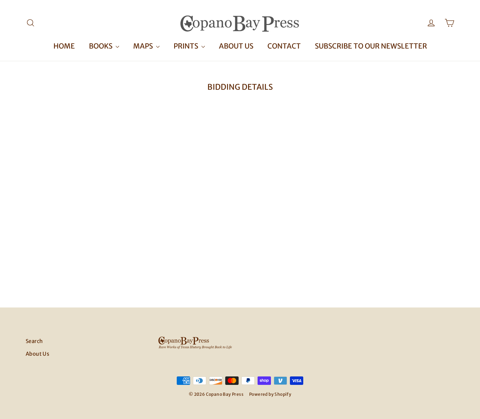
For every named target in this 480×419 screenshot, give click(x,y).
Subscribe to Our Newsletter (371, 46)
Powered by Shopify (270, 394)
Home (64, 46)
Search (34, 341)
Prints (187, 46)
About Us (236, 46)
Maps (143, 46)
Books (101, 46)
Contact (284, 46)
